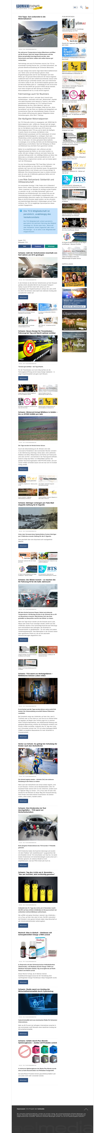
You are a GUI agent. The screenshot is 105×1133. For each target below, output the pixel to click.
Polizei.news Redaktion (31, 49)
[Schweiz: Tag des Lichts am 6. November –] (38, 890)
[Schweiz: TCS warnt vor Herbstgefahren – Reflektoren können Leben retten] (38, 691)
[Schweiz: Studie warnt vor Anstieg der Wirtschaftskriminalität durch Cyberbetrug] (38, 1004)
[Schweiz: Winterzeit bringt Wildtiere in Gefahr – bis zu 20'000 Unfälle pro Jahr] (38, 428)
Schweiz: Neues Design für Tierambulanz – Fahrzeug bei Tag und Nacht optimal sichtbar (37, 332)
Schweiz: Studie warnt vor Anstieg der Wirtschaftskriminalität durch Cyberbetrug (35, 990)
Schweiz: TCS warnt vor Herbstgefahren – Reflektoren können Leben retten (35, 675)
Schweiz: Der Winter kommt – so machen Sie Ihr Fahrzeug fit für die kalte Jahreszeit (37, 581)
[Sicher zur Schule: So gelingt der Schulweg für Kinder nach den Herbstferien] (38, 761)
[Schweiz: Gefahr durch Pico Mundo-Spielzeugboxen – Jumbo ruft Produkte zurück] (38, 1054)
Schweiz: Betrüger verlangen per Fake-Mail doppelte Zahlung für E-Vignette (36, 504)
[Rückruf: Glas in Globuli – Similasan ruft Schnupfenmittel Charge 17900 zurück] (38, 948)
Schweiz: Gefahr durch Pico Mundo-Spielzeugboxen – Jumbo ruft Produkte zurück (37, 1042)
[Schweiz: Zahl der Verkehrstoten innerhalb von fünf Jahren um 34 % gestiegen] (38, 267)
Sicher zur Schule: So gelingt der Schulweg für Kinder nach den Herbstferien (37, 745)
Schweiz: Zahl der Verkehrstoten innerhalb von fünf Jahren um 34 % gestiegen (37, 254)
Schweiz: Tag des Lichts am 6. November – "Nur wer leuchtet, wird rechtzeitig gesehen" (36, 873)
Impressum (21, 1109)
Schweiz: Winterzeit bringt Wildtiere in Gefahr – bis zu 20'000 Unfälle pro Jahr (38, 413)
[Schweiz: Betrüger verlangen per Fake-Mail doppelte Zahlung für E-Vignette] (38, 518)
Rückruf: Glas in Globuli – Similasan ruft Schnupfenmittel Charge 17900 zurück (35, 934)
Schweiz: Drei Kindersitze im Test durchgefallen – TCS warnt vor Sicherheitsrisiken (32, 810)
